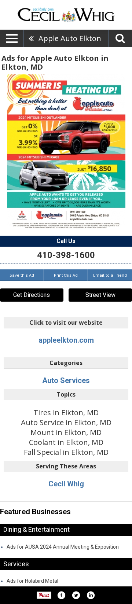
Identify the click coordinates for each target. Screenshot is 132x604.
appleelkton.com (66, 340)
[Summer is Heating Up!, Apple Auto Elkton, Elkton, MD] (66, 151)
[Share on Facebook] (61, 595)
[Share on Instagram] (90, 595)
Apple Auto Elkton (69, 38)
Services (16, 564)
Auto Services (66, 380)
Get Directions (31, 294)
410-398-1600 (66, 255)
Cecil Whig (66, 483)
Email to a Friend (110, 275)
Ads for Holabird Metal (32, 581)
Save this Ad (22, 275)
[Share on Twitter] (76, 595)
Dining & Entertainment (36, 529)
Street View (100, 294)
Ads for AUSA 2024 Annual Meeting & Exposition (63, 547)
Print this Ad (66, 275)
